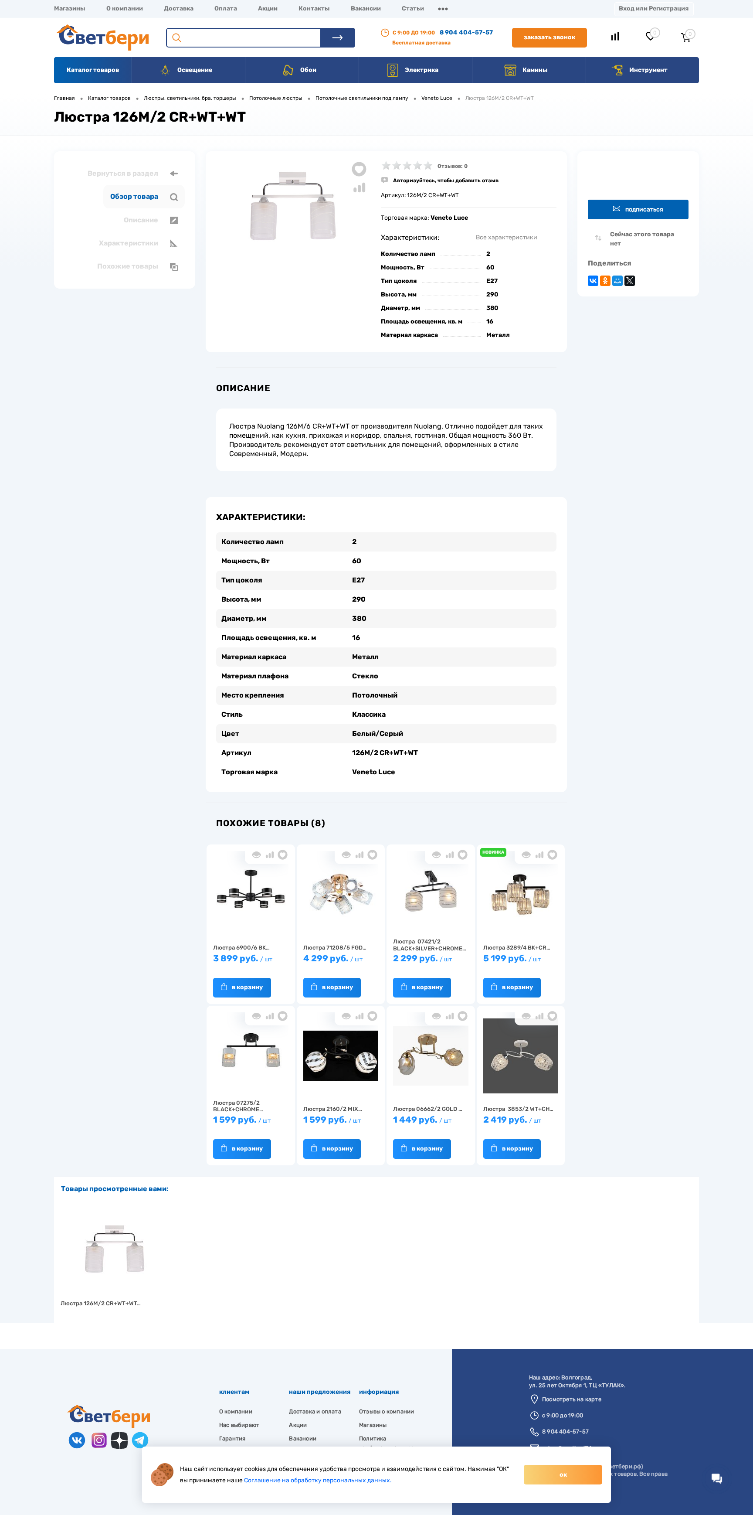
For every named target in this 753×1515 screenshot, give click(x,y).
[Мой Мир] (617, 281)
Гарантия (232, 1438)
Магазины (69, 8)
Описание (141, 220)
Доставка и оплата (315, 1411)
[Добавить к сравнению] (359, 187)
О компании (124, 8)
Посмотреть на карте (571, 1399)
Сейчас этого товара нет (642, 239)
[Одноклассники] (605, 281)
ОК (563, 1474)
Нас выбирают (239, 1425)
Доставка (178, 8)
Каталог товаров (93, 70)
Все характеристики (506, 237)
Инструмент (648, 70)
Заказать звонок (549, 37)
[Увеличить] (293, 208)
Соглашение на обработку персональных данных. (318, 1480)
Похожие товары (128, 266)
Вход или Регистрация (654, 8)
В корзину (247, 987)
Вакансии (366, 8)
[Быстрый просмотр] (256, 855)
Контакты (314, 8)
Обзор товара (134, 196)
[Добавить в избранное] (359, 169)
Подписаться (644, 209)
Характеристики (129, 243)
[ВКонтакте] (593, 281)
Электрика (421, 70)
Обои (307, 70)
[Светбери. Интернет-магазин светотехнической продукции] (108, 1426)
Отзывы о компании (386, 1411)
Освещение (194, 70)
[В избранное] (283, 855)
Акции (268, 8)
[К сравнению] (270, 855)
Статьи (413, 8)
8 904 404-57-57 (466, 32)
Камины (534, 70)
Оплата (225, 8)
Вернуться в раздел (123, 173)
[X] (629, 281)
